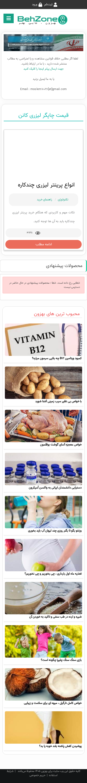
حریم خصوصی (37, 775)
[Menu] (8, 18)
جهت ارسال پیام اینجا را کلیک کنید (43, 68)
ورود (34, 4)
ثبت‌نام (48, 4)
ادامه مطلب (43, 244)
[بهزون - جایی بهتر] (43, 19)
